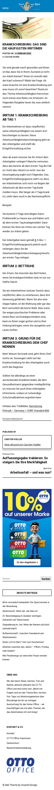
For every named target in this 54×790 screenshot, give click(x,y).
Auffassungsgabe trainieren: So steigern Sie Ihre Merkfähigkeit (25, 458)
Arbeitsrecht (17, 419)
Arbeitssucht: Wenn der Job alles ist (20, 611)
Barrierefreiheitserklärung (19, 748)
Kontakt (11, 733)
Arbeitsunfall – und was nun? (31, 470)
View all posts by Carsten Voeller (22, 444)
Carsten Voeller (12, 57)
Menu (5, 8)
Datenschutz (13, 743)
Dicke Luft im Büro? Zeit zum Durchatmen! (23, 642)
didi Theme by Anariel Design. (21, 784)
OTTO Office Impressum (19, 738)
